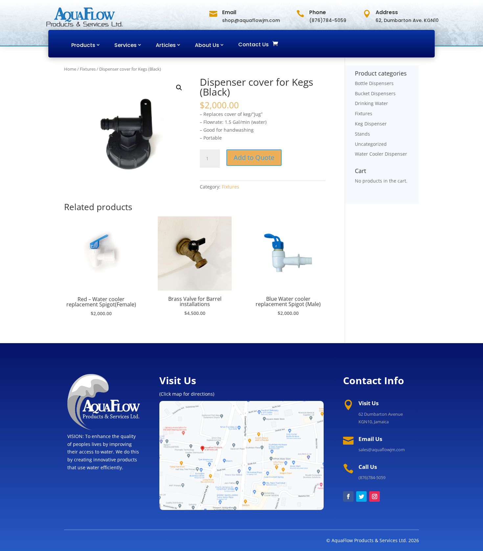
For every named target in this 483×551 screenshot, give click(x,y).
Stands (362, 134)
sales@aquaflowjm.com (381, 449)
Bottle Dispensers (374, 83)
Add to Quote (254, 157)
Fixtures (88, 69)
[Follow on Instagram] (374, 496)
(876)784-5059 (371, 477)
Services (125, 45)
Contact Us (253, 44)
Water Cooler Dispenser (381, 154)
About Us (207, 45)
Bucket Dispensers (375, 93)
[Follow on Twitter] (361, 496)
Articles (166, 45)
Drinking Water (371, 103)
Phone (317, 12)
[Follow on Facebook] (348, 496)
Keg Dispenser (371, 124)
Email (229, 12)
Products (83, 45)
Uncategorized (371, 144)
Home (70, 69)
